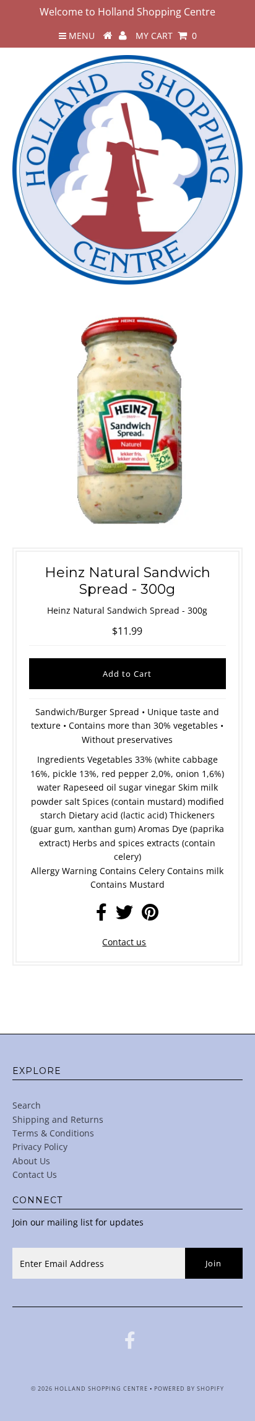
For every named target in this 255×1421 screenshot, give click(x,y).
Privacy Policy (39, 1147)
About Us (31, 1161)
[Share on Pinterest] (150, 915)
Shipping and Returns (57, 1119)
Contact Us (34, 1174)
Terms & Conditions (53, 1133)
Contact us (124, 942)
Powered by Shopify (189, 1389)
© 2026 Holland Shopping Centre (89, 1389)
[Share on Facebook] (101, 915)
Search (26, 1105)
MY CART (166, 35)
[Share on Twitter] (124, 915)
